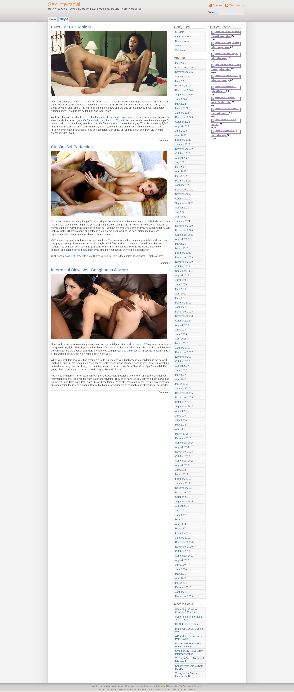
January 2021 (182, 221)
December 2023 (184, 117)
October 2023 (182, 121)
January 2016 (182, 388)
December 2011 (184, 488)
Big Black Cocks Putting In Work (189, 630)
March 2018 (181, 343)
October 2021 (182, 198)
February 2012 (183, 479)
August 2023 (182, 126)
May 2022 (180, 167)
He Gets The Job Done (187, 624)
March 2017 (181, 384)
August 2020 (182, 239)
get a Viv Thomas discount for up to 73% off (100, 120)
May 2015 (180, 424)
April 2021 (180, 216)
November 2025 (184, 72)
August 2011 (182, 506)
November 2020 (184, 230)
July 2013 (180, 470)
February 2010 (183, 587)
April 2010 (180, 578)
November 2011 (184, 492)
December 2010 (184, 542)
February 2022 (183, 180)
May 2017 (180, 375)
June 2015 (181, 420)
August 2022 (182, 158)
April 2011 (180, 524)
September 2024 (184, 94)
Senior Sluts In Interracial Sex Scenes (188, 618)
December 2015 (184, 393)
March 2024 (181, 108)
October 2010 (182, 551)
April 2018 (180, 338)
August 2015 (182, 411)
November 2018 (184, 316)
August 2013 (182, 465)
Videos (179, 45)
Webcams (180, 50)
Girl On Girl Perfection (72, 146)
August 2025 (182, 76)
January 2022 (182, 185)
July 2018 (180, 329)
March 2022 (181, 176)
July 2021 (180, 212)
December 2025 (184, 67)
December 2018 (184, 311)
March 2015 (181, 433)
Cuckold (179, 32)
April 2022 (180, 171)
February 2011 (183, 533)
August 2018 (182, 325)
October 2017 (182, 361)
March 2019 (181, 298)
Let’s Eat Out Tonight (71, 27)
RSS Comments (188, 689)
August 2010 (182, 560)
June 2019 (181, 284)
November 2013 (184, 451)
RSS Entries (170, 689)
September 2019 (184, 271)
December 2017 (184, 352)
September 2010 (184, 555)
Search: (213, 12)
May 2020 (180, 243)
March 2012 (181, 474)
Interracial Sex (183, 36)
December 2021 (184, 189)
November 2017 (184, 357)
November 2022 (184, 149)
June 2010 (181, 569)
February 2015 (183, 438)
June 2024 (181, 99)
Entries (217, 5)
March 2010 (181, 583)
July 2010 (180, 564)
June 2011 (181, 515)
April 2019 (180, 293)
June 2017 (181, 370)
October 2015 (182, 402)
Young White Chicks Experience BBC (186, 675)
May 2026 (180, 63)
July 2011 (180, 510)
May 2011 (180, 519)
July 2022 (180, 162)
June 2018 (181, 334)
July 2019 (180, 280)
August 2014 (182, 447)
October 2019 (182, 266)
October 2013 (182, 456)
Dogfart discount (131, 350)
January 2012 (182, 483)
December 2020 (184, 225)
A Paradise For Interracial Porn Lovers (189, 638)
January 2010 (182, 592)
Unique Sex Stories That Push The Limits (188, 645)
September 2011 (184, 501)
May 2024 (180, 103)
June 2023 (181, 130)
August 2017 (182, 366)
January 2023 (182, 144)
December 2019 (184, 257)
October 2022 (182, 153)
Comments (236, 5)
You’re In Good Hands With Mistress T (190, 660)
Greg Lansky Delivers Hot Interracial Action (189, 652)
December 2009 (184, 596)
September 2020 (184, 234)
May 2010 (180, 573)
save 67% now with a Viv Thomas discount (88, 256)
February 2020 (183, 252)
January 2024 (182, 112)
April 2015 (180, 429)
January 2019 (182, 307)
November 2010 (184, 546)
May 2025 (180, 81)
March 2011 (181, 528)
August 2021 (182, 207)
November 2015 (184, 397)
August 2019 (182, 275)
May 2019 (180, 289)
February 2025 (183, 85)
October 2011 (182, 497)
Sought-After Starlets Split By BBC (189, 667)
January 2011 (182, 537)
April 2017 (180, 379)
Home (52, 19)
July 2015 (180, 415)
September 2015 (184, 406)
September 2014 (184, 442)
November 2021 (184, 194)
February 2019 (183, 302)
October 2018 (182, 320)
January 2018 (182, 348)
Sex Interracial (64, 4)
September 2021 (184, 203)
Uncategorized (183, 41)
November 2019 (184, 261)
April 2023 (180, 135)
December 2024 (184, 90)
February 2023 (183, 139)
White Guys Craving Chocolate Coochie (186, 611)
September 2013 (184, 460)
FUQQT (64, 19)
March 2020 (181, 248)
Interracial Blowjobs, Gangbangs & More (89, 269)
